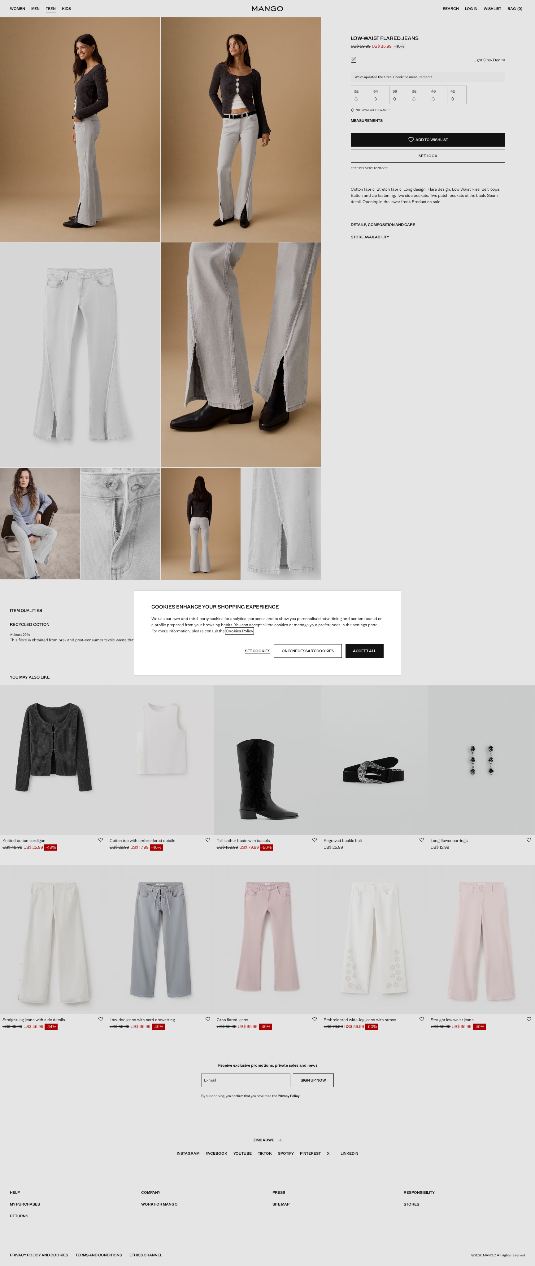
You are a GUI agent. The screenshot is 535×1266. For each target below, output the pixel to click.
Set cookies (257, 650)
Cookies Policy (239, 631)
